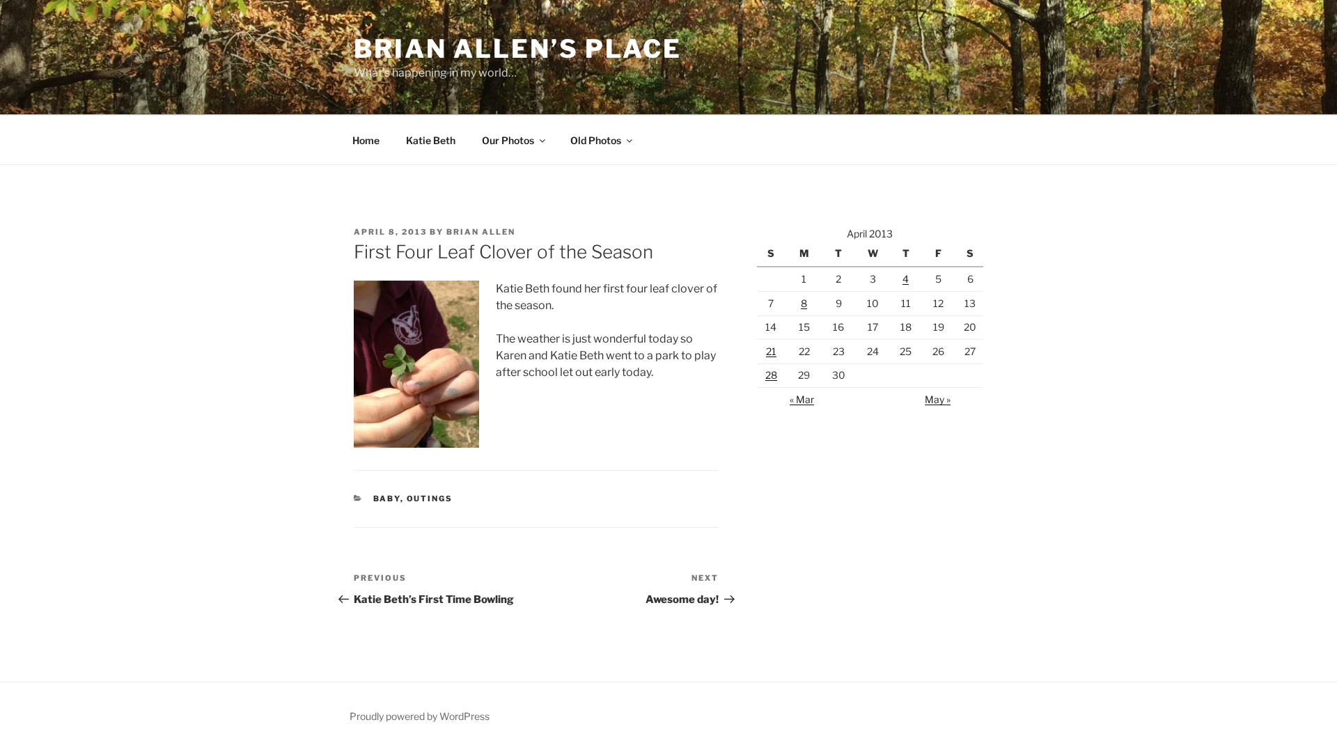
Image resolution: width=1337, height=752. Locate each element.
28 (771, 375)
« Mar (802, 399)
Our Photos (508, 140)
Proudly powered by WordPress (420, 716)
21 (771, 351)
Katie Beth (430, 140)
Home (366, 140)
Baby (386, 498)
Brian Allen (480, 232)
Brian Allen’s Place (518, 48)
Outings (430, 498)
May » (938, 399)
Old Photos (595, 140)
